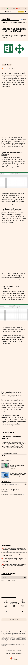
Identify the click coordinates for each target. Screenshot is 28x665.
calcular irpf (5, 602)
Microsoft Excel (4, 484)
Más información (4, 491)
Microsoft (17, 484)
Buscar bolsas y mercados (8, 573)
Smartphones (4, 22)
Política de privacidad (16, 651)
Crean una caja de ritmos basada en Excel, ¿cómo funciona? (17, 465)
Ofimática (11, 484)
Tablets (10, 22)
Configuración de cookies (6, 651)
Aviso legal (12, 650)
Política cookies (18, 650)
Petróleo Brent (25, 8)
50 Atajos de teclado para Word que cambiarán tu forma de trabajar (18, 474)
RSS (9, 653)
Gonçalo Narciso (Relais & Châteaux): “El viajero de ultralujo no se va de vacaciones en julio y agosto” (13, 560)
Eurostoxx (8, 580)
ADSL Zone (23, 19)
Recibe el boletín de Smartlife (10, 453)
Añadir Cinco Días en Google (9, 68)
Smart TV (15, 22)
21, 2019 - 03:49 (14, 61)
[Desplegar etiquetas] (25, 484)
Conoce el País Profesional (14, 619)
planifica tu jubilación (5, 608)
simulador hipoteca (14, 602)
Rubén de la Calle (14, 59)
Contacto (8, 650)
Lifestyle (25, 22)
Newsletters (13, 653)
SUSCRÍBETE (20, 11)
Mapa (7, 653)
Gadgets (20, 22)
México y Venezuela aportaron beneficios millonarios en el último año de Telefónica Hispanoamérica (13, 566)
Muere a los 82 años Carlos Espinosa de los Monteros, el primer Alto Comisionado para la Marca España (13, 550)
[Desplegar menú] (2, 11)
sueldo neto (22, 602)
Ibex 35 (3, 8)
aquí (23, 494)
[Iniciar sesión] (25, 11)
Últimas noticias (6, 545)
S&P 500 (13, 8)
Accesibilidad (23, 651)
